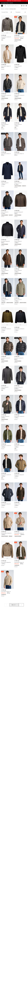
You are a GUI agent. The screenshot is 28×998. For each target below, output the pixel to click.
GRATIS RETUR (3, 2)
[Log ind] (22, 5)
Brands (2, 8)
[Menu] (26, 5)
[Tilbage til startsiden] (2, 6)
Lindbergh (7, 8)
